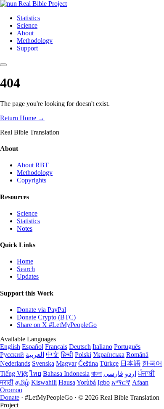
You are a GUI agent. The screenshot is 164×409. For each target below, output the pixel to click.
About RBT (33, 165)
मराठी (6, 382)
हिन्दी (67, 354)
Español (32, 346)
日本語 (130, 363)
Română (137, 354)
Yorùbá (86, 382)
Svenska (43, 363)
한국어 (152, 363)
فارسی (113, 373)
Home (25, 261)
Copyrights (31, 180)
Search (26, 268)
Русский (12, 354)
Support (27, 48)
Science (27, 25)
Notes (24, 228)
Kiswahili (44, 382)
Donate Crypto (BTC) (46, 317)
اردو (130, 373)
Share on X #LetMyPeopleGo (57, 324)
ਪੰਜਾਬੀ (146, 373)
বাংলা (96, 373)
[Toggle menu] (3, 64)
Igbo (104, 382)
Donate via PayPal (41, 309)
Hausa (66, 382)
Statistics (28, 17)
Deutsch (80, 346)
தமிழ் (22, 382)
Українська (108, 354)
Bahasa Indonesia (66, 373)
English (10, 346)
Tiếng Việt (14, 373)
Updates (28, 276)
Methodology (35, 40)
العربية (35, 354)
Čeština (88, 363)
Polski (83, 354)
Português (127, 346)
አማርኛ (120, 382)
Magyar (66, 363)
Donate (9, 397)
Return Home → (22, 117)
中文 (52, 354)
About (25, 33)
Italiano (102, 346)
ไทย (35, 373)
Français (56, 346)
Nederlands (15, 363)
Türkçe (109, 363)
